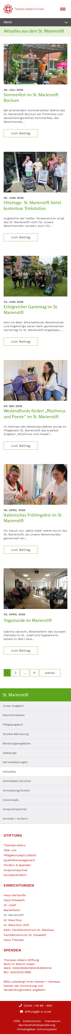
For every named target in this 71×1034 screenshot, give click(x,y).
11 (34, 673)
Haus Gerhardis (14, 895)
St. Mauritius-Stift (16, 925)
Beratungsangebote (16, 743)
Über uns (10, 850)
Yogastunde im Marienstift (28, 620)
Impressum (52, 1021)
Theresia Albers (14, 845)
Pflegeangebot (13, 724)
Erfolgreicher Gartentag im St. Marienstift (31, 309)
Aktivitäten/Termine (17, 781)
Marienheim (12, 910)
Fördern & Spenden (17, 865)
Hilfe (16, 1021)
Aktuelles (9, 771)
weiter (50, 673)
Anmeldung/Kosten (16, 790)
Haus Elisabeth (14, 900)
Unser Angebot (13, 706)
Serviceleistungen (15, 762)
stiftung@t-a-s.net (37, 1011)
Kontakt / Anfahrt (15, 818)
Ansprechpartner (15, 809)
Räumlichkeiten (14, 715)
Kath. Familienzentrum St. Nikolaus (29, 930)
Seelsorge (10, 753)
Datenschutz (32, 1021)
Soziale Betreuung (16, 734)
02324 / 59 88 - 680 (37, 1005)
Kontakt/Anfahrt (15, 875)
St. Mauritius (13, 920)
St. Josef (10, 905)
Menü (8, 22)
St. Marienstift (14, 915)
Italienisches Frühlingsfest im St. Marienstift (33, 517)
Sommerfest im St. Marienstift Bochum (31, 97)
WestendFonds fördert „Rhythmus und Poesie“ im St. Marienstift (35, 413)
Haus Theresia (14, 940)
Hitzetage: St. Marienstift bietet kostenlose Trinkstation (32, 205)
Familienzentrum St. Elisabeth (25, 935)
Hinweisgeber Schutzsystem (37, 1029)
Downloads (11, 800)
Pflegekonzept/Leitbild (20, 855)
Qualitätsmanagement (19, 860)
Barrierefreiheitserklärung (37, 1025)
